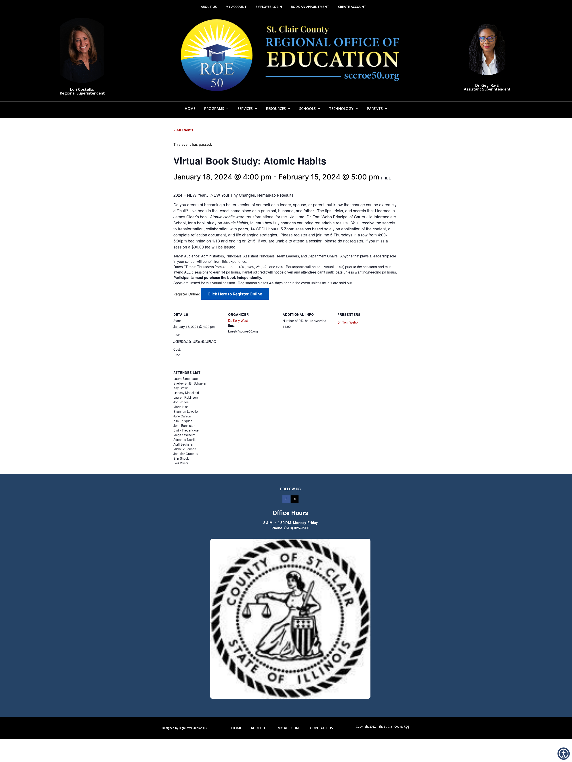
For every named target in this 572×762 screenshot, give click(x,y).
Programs (214, 108)
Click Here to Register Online (235, 294)
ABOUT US (209, 6)
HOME (236, 728)
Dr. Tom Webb (347, 322)
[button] (563, 753)
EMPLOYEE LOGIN (269, 6)
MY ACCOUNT (236, 6)
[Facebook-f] (286, 499)
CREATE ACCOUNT (352, 6)
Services (245, 108)
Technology (341, 108)
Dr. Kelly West (238, 320)
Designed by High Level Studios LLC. (185, 728)
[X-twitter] (295, 499)
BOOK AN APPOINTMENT (310, 6)
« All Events (183, 130)
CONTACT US (321, 728)
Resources (276, 108)
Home (190, 108)
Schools (307, 108)
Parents (375, 108)
